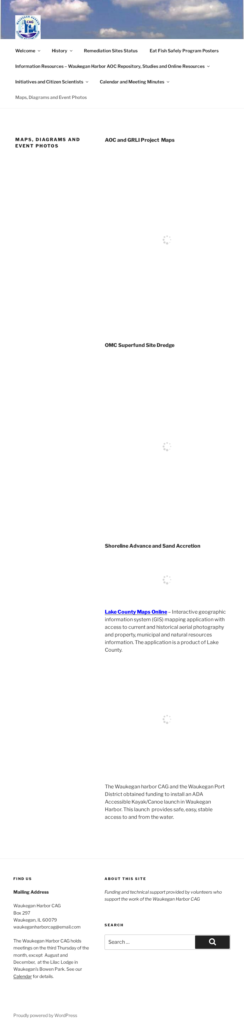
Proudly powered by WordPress (45, 1015)
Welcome (25, 50)
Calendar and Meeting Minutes (132, 81)
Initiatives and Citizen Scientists (49, 81)
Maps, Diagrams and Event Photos (51, 97)
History (59, 50)
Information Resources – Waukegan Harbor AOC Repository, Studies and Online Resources (110, 66)
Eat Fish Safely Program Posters (184, 50)
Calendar (22, 976)
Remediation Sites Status (111, 50)
